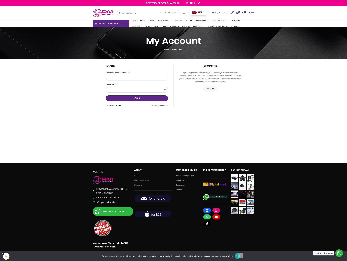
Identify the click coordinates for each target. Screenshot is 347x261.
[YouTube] (216, 216)
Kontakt (179, 189)
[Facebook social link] (183, 3)
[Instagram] (216, 210)
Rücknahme (180, 185)
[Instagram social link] (187, 3)
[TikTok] (207, 223)
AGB (136, 175)
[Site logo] (103, 12)
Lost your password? (159, 105)
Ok (237, 256)
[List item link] (111, 197)
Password (110, 84)
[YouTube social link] (191, 3)
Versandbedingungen (185, 175)
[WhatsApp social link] (195, 3)
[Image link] (103, 180)
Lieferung (138, 185)
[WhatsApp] (207, 216)
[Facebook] (207, 210)
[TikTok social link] (199, 3)
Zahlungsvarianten (142, 180)
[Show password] (165, 90)
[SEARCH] (184, 13)
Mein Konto (181, 180)
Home (166, 49)
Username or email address (118, 72)
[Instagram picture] (234, 178)
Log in (137, 98)
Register (210, 89)
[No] (240, 255)
